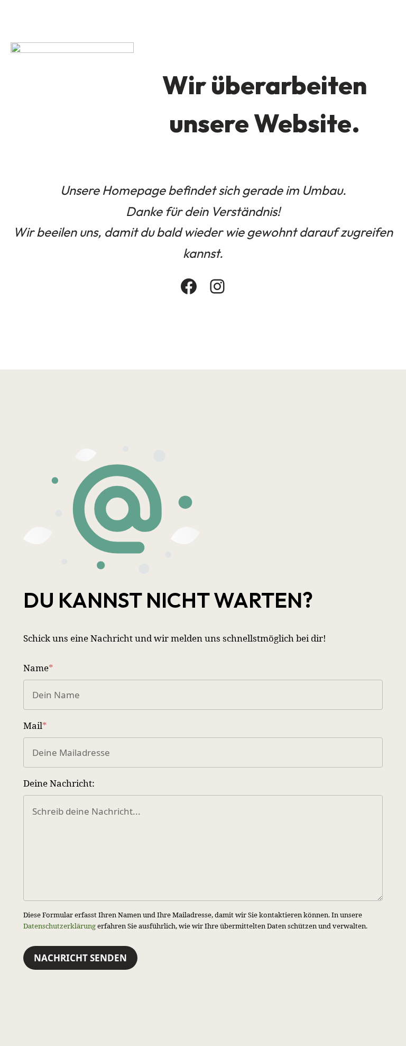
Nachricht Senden (80, 958)
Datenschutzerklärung (59, 926)
